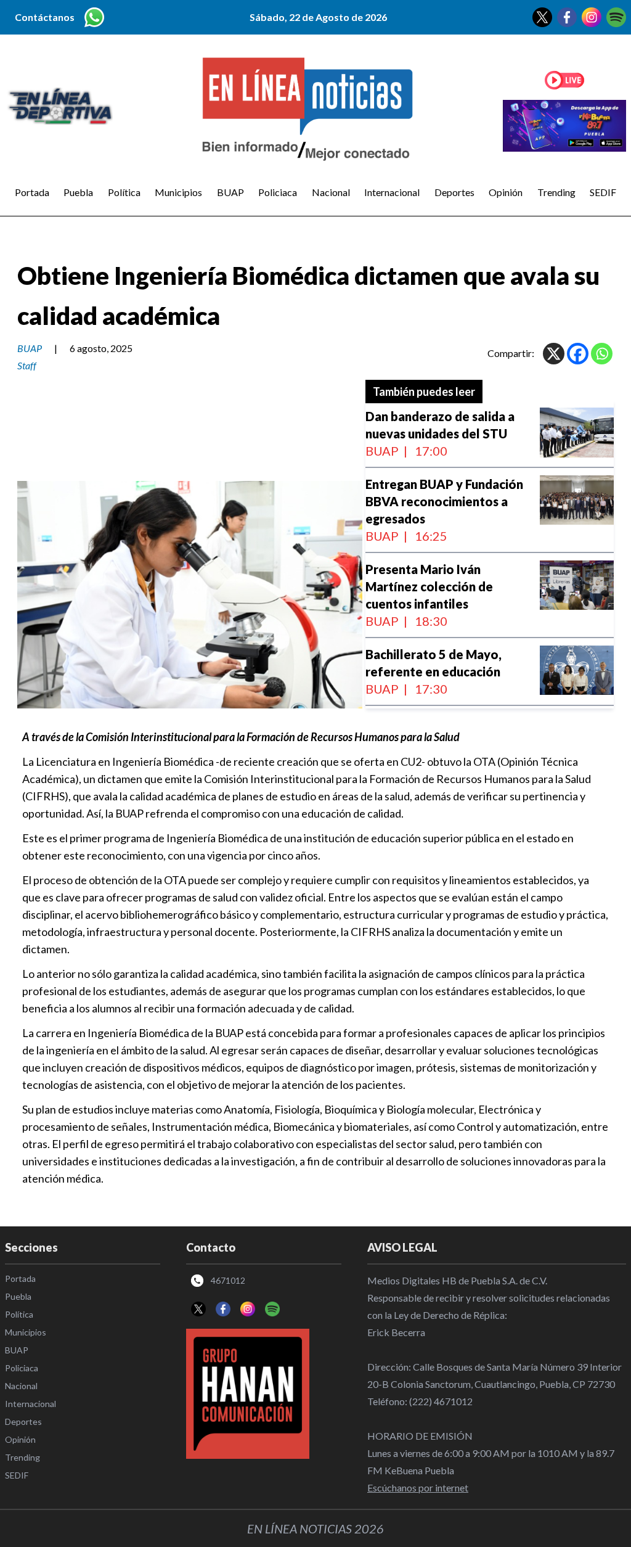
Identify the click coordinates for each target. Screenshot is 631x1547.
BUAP (230, 192)
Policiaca (277, 192)
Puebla (78, 192)
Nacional (331, 192)
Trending (556, 192)
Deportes (454, 192)
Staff (26, 365)
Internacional (392, 192)
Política (124, 192)
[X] (553, 353)
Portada (32, 192)
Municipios (178, 192)
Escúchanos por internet (417, 1487)
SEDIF (603, 192)
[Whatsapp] (602, 353)
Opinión (506, 192)
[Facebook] (577, 353)
